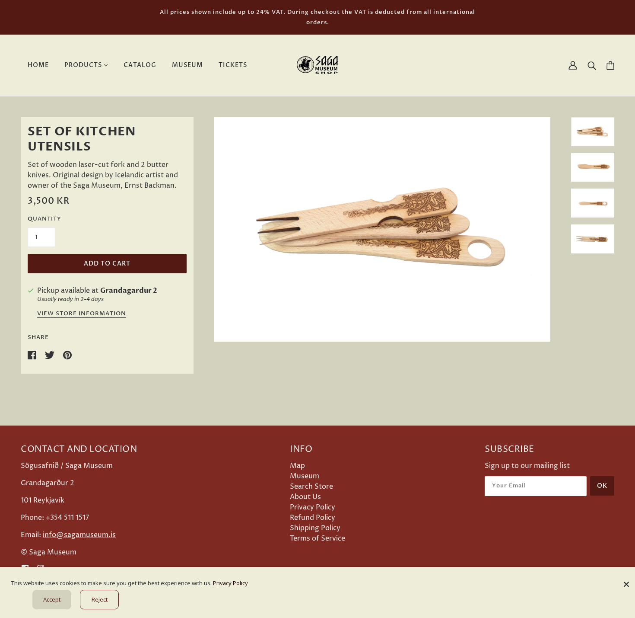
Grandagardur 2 (128, 290)
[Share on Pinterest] (67, 354)
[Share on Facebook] (32, 354)
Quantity (44, 219)
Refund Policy (312, 517)
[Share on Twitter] (50, 354)
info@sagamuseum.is (79, 535)
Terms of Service (317, 538)
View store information (81, 314)
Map (297, 466)
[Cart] (610, 65)
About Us (305, 497)
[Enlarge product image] (382, 229)
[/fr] (317, 65)
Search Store (311, 486)
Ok (602, 486)
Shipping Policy (315, 528)
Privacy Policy (312, 507)
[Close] (626, 581)
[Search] (591, 65)
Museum (304, 476)
